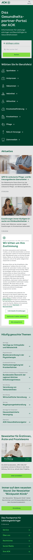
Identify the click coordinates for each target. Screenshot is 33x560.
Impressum (16, 305)
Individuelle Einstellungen (16, 311)
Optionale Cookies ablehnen (16, 316)
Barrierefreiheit (7, 306)
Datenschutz (6, 299)
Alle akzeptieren (16, 322)
